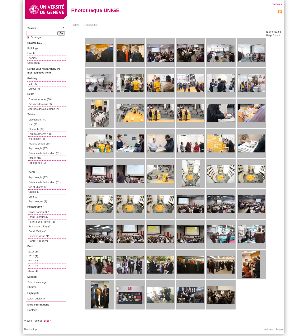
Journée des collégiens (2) (43, 109)
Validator (269, 329)
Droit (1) (33, 196)
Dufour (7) (34, 88)
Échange (35, 37)
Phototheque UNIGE (95, 10)
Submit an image (37, 282)
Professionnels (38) (39, 143)
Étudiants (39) (36, 129)
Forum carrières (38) (40, 99)
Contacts (32, 310)
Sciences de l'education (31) (44, 182)
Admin (279, 329)
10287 (47, 320)
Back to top (30, 329)
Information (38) (37, 138)
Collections (33, 62)
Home (75, 24)
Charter (31, 287)
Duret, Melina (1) (37, 231)
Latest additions (36, 298)
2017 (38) (33, 251)
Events (31, 53)
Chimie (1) (34, 191)
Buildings (32, 48)
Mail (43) (33, 83)
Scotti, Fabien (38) (38, 212)
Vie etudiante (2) (37, 187)
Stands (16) (35, 158)
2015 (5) (33, 261)
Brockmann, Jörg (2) (39, 226)
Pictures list (90, 24)
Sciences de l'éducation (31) (44, 153)
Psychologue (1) (37, 201)
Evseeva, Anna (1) (38, 236)
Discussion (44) (37, 119)
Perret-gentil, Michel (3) (41, 221)
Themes (32, 58)
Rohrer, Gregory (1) (39, 241)
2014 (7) (33, 256)
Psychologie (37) (38, 148)
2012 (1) (33, 270)
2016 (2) (33, 266)
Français (277, 4)
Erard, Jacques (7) (38, 217)
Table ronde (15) (37, 162)
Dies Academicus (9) (40, 104)
